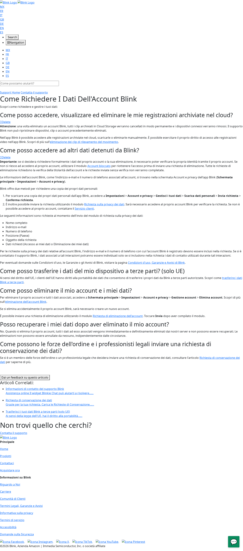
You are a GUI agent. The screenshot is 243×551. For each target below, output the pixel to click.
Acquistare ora (10, 470)
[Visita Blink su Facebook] (12, 541)
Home (4, 449)
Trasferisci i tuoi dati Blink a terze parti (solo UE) (44, 414)
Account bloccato (99, 166)
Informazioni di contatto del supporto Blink (50, 391)
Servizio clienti (84, 209)
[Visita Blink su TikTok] (82, 541)
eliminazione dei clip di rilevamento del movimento (84, 142)
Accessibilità (8, 527)
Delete (6, 122)
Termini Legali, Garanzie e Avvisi (21, 506)
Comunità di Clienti (12, 499)
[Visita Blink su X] (63, 541)
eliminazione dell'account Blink (25, 302)
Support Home (10, 92)
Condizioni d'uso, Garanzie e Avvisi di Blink (156, 263)
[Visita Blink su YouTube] (107, 541)
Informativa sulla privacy (16, 513)
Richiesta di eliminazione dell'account (118, 316)
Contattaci (7, 463)
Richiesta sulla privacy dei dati (104, 204)
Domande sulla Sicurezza (17, 534)
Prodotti (5, 456)
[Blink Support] (17, 2)
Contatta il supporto (34, 92)
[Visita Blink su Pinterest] (133, 541)
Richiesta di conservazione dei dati (50, 402)
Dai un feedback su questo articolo (24, 377)
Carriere (5, 492)
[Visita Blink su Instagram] (40, 541)
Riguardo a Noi (10, 484)
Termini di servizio (12, 520)
